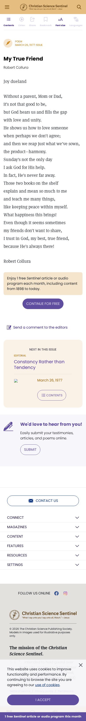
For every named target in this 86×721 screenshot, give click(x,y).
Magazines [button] (17, 527)
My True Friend (23, 58)
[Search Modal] (79, 7)
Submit (30, 449)
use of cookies (47, 684)
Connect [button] (15, 517)
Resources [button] (17, 555)
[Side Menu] (7, 7)
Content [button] (15, 536)
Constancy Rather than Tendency (39, 364)
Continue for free (43, 303)
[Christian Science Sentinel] (43, 7)
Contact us (47, 500)
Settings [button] (15, 564)
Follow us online (34, 593)
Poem (18, 41)
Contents (54, 395)
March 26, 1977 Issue (29, 45)
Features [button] (15, 545)
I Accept (43, 699)
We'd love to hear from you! (51, 424)
